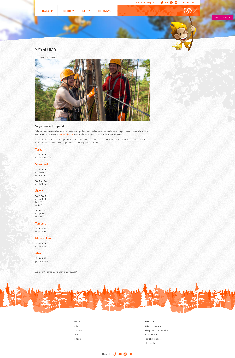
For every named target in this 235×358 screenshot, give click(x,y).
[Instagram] (176, 2)
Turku (38, 149)
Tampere (40, 223)
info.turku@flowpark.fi (146, 2)
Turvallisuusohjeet (153, 339)
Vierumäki (41, 164)
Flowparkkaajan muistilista (157, 330)
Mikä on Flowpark (153, 326)
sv (193, 2)
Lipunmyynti (105, 11)
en (188, 2)
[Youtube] (166, 2)
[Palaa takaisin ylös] (231, 354)
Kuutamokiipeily (66, 134)
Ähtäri (39, 190)
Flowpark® (46, 11)
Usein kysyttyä (151, 334)
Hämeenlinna (43, 238)
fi (184, 2)
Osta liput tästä (222, 17)
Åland (38, 253)
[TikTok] (162, 2)
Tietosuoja (150, 343)
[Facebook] (171, 2)
